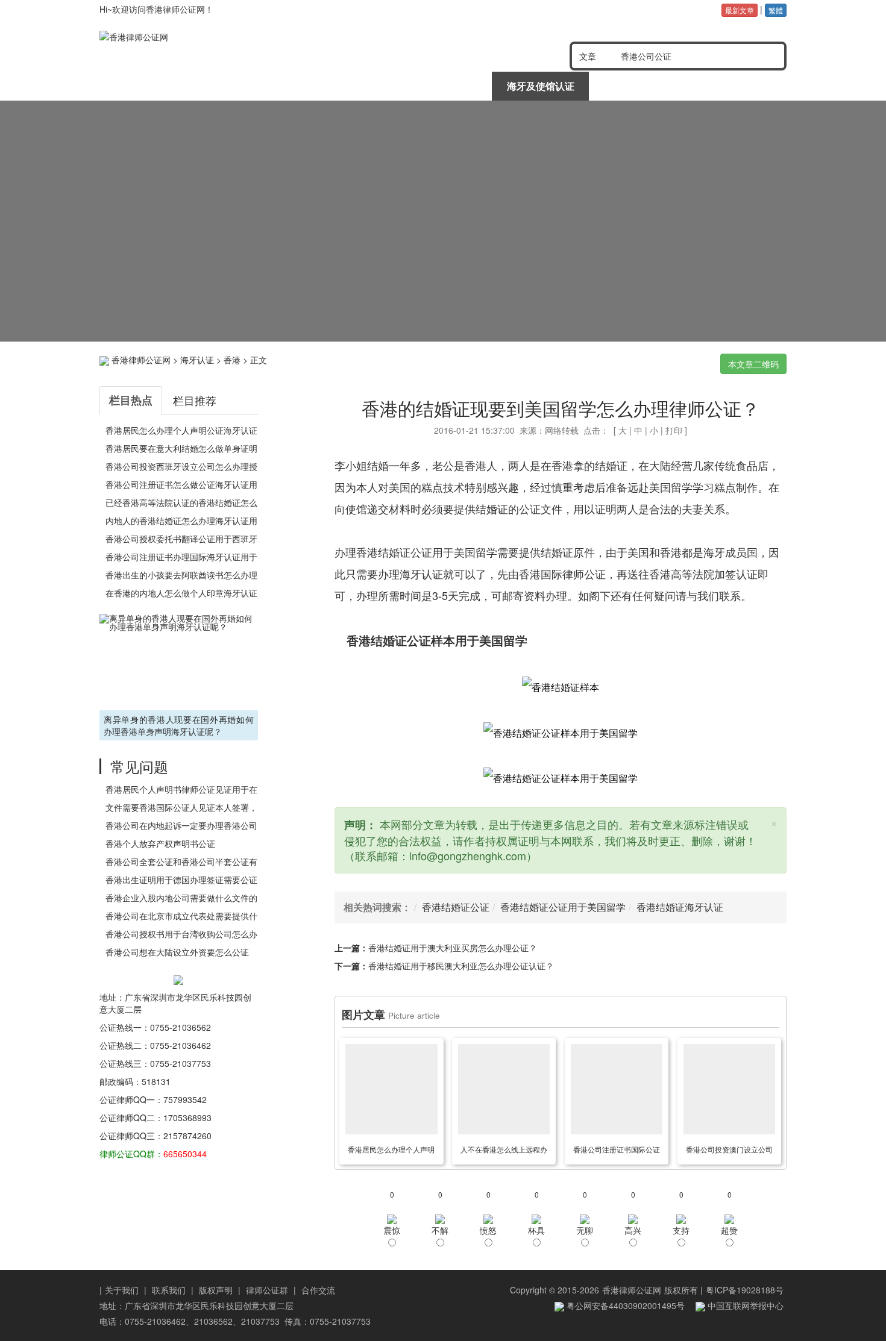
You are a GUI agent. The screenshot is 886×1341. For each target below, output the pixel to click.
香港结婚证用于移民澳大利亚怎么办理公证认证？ (461, 966)
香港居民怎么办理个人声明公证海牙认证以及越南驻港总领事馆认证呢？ (391, 1151)
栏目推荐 (194, 400)
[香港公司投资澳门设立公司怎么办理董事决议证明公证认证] (729, 1089)
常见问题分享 (736, 86)
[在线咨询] (443, 221)
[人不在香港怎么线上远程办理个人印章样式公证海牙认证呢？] (504, 1089)
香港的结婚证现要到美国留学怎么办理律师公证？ (560, 408)
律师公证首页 (148, 86)
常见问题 (139, 766)
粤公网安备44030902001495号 (624, 1305)
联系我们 (169, 1290)
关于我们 (122, 1290)
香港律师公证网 (141, 360)
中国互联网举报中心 (744, 1305)
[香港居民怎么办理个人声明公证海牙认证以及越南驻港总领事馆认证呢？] (391, 1089)
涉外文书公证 (442, 86)
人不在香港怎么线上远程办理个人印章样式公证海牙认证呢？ (503, 1151)
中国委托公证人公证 (344, 86)
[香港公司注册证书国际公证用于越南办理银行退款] (616, 1089)
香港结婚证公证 (455, 907)
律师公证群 (267, 1290)
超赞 (729, 1230)
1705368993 (187, 1117)
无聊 (584, 1230)
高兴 (632, 1230)
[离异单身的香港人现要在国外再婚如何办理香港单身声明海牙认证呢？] (178, 660)
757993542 (185, 1099)
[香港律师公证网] (237, 37)
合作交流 (318, 1290)
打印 (673, 430)
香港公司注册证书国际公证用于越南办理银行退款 (616, 1151)
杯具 (536, 1230)
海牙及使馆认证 (540, 86)
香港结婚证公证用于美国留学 (563, 907)
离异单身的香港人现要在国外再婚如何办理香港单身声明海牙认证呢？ (179, 725)
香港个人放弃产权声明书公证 (160, 843)
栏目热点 (130, 400)
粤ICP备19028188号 (745, 1290)
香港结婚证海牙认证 (679, 907)
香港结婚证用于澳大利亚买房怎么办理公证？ (452, 948)
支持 (681, 1230)
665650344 (185, 1154)
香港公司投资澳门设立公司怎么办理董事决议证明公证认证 (729, 1151)
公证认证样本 (638, 86)
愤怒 (488, 1230)
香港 (232, 360)
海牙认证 (197, 360)
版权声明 (216, 1290)
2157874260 (187, 1136)
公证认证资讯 (246, 86)
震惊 (391, 1230)
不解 (440, 1230)
